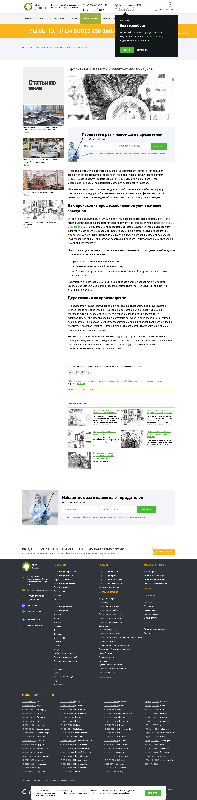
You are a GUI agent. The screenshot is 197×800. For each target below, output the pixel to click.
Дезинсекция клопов (63, 576)
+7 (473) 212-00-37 (29, 725)
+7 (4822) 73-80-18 (111, 772)
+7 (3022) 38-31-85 (152, 745)
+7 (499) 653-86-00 (29, 729)
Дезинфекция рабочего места (112, 669)
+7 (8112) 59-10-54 (111, 725)
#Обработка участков (114, 381)
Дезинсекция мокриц (63, 607)
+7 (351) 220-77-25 (152, 748)
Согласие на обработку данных (63, 781)
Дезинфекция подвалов (109, 634)
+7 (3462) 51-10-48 (111, 760)
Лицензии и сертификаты (155, 629)
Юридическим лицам (155, 565)
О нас (147, 622)
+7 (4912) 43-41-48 (111, 733)
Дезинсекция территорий (65, 661)
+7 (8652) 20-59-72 (111, 756)
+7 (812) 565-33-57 (152, 760)
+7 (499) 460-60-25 (67, 710)
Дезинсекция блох (62, 587)
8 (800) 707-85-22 (35, 599)
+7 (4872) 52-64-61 (152, 710)
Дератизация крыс (107, 576)
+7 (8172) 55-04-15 (29, 721)
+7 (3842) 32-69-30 (29, 764)
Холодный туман (106, 657)
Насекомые (60, 565)
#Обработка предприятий (133, 381)
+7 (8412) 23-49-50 (111, 710)
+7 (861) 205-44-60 (67, 706)
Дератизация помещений (110, 579)
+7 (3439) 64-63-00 (111, 713)
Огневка (57, 595)
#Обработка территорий (96, 381)
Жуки (56, 673)
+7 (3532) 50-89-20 (111, 702)
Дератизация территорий (110, 583)
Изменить (142, 49)
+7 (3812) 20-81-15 (67, 772)
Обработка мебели (107, 641)
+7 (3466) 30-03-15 (67, 748)
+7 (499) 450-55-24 (152, 756)
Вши (56, 665)
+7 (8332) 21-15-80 (29, 768)
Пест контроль (150, 572)
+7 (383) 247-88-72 (67, 768)
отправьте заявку (153, 36)
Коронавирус (104, 603)
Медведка (58, 649)
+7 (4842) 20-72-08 (29, 760)
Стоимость (149, 595)
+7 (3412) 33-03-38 (29, 741)
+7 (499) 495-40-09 (67, 737)
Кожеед (57, 622)
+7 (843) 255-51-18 (29, 752)
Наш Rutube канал (35, 626)
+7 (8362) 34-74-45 (29, 748)
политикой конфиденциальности (152, 154)
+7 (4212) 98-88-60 (152, 729)
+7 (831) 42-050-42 (67, 752)
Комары (57, 599)
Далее (26, 133)
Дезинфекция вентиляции (110, 618)
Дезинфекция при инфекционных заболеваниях (120, 638)
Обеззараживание (108, 592)
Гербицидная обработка (64, 653)
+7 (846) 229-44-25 (111, 737)
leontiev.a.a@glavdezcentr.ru (39, 590)
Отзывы (147, 633)
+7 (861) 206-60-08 (67, 764)
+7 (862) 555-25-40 (111, 752)
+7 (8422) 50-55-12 (152, 721)
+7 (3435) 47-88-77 (67, 756)
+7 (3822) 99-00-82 (152, 706)
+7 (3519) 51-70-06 (67, 733)
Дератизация (80, 384)
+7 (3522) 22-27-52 (67, 717)
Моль (56, 603)
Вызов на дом (105, 626)
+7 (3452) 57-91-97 (152, 713)
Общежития (149, 606)
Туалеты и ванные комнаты (111, 665)
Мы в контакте (33, 619)
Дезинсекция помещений (65, 657)
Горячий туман (105, 653)
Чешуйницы (59, 669)
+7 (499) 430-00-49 (29, 702)
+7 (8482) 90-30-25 (152, 702)
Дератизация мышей (108, 572)
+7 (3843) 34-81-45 (67, 760)
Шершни (57, 626)
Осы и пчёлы (59, 591)
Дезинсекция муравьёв (64, 583)
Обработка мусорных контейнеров (114, 645)
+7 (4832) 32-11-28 (29, 713)
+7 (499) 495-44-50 (67, 729)
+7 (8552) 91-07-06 (67, 741)
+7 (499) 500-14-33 (111, 721)
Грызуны (103, 565)
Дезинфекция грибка (108, 610)
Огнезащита (105, 677)
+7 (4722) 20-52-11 (29, 710)
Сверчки (57, 642)
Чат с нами (32, 605)
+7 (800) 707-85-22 (29, 737)
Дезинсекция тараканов (65, 572)
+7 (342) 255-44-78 (111, 717)
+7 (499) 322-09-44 (29, 772)
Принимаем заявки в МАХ (130, 5)
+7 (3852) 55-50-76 (29, 706)
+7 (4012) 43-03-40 (29, 756)
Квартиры (148, 602)
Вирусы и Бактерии (107, 599)
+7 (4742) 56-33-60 (67, 725)
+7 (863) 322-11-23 (111, 729)
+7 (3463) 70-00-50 (67, 745)
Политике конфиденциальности (78, 793)
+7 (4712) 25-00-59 (67, 721)
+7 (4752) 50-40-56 (111, 768)
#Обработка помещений (77, 381)
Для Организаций (152, 614)
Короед (57, 618)
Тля (55, 630)
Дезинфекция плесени (109, 606)
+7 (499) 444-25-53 (152, 737)
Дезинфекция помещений (110, 622)
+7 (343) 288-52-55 (97, 5)
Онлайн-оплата (150, 618)
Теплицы (103, 661)
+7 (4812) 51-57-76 (111, 748)
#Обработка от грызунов (153, 381)
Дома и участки (151, 610)
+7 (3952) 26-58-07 (29, 745)
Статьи (147, 588)
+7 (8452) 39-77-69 (111, 745)
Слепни (57, 646)
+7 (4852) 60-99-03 (152, 752)
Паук (56, 681)
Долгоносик (59, 638)
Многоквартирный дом (64, 677)
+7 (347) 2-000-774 (152, 725)
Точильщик (59, 634)
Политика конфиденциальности (35, 781)
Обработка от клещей (63, 579)
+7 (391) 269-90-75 (67, 713)
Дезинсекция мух (62, 611)
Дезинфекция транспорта (110, 614)
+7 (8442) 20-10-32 (29, 717)
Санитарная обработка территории (114, 649)
